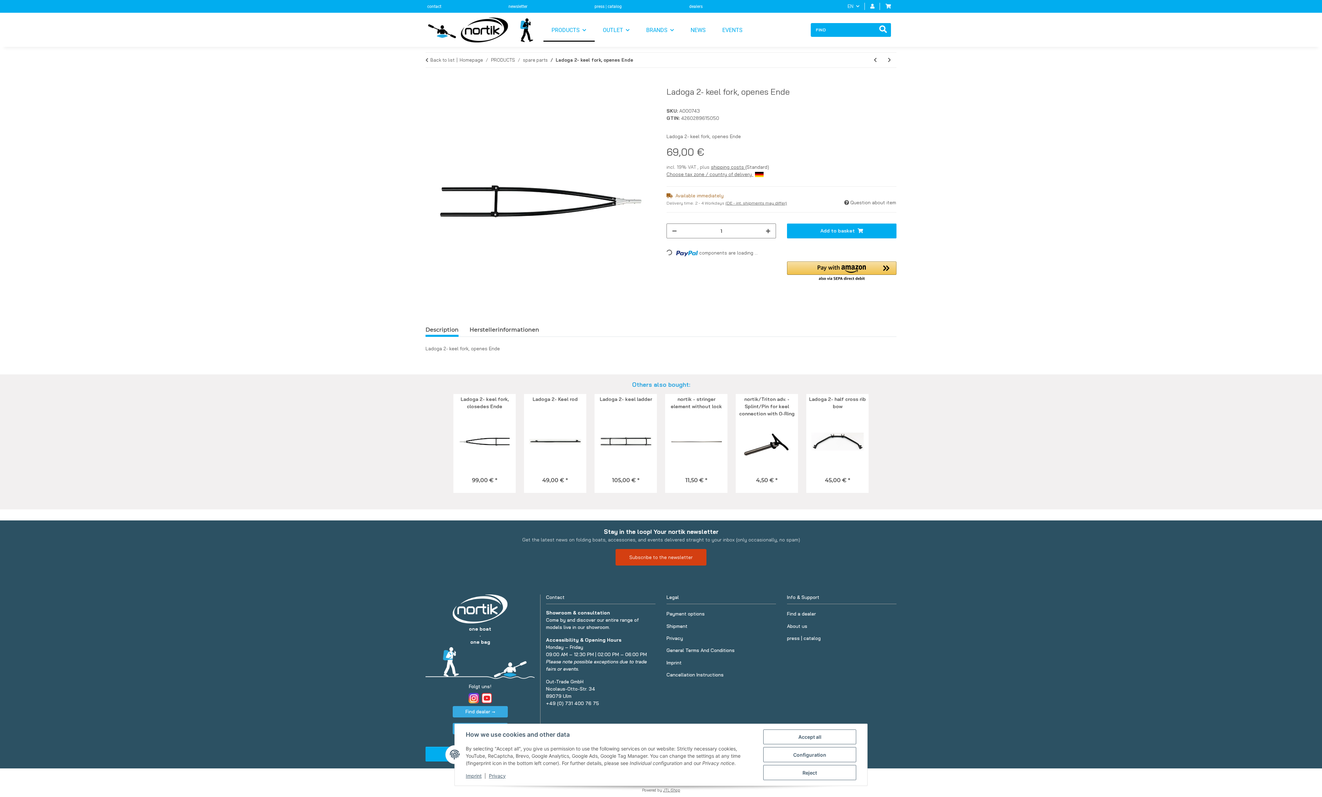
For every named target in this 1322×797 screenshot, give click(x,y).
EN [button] (850, 6)
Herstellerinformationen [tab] (504, 330)
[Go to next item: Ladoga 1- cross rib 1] (889, 60)
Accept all (809, 737)
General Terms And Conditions (701, 650)
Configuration (809, 755)
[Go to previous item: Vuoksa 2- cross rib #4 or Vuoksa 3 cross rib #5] (875, 60)
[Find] (883, 30)
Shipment (677, 626)
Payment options (686, 614)
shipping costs (728, 167)
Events (732, 30)
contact (434, 6)
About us (797, 626)
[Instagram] (474, 698)
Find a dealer (801, 614)
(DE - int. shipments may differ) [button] (756, 203)
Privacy (497, 776)
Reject (809, 773)
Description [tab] (442, 330)
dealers (696, 6)
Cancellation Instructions (695, 675)
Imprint (474, 776)
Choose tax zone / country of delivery (710, 174)
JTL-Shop (671, 790)
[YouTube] (487, 698)
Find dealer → (480, 711)
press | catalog (608, 6)
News (698, 30)
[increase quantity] (768, 231)
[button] (872, 6)
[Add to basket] (431, 83)
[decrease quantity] (674, 231)
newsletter (517, 6)
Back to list (442, 60)
